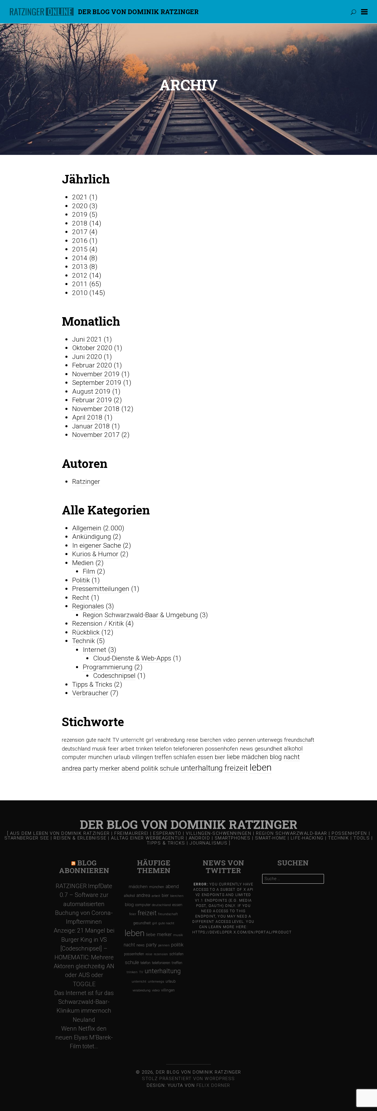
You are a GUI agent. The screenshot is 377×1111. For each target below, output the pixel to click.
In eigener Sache (96, 545)
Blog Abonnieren (84, 866)
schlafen (184, 757)
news (246, 748)
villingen (142, 757)
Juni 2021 (87, 339)
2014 (79, 258)
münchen (100, 757)
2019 (79, 214)
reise (192, 740)
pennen (247, 740)
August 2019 (91, 391)
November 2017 (96, 435)
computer (74, 757)
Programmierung (108, 667)
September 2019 (96, 383)
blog (276, 757)
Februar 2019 (92, 400)
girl (149, 740)
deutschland (76, 749)
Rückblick (86, 632)
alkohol (293, 748)
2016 (79, 241)
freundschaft (299, 740)
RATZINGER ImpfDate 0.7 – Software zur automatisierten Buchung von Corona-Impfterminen (84, 903)
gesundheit (268, 748)
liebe (233, 757)
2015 (79, 249)
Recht (80, 598)
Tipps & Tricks (92, 684)
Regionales (88, 606)
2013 (79, 267)
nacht (292, 757)
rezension (73, 740)
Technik (83, 641)
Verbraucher (90, 693)
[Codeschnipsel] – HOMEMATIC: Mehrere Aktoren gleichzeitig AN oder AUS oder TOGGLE (84, 966)
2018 (79, 223)
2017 (79, 232)
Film (89, 571)
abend (130, 768)
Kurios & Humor (95, 554)
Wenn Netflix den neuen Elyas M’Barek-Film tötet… (84, 1037)
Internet (94, 650)
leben (260, 767)
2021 (79, 197)
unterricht (132, 740)
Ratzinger (86, 482)
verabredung (170, 740)
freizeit (236, 768)
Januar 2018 (91, 426)
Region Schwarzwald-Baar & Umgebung (140, 615)
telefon (163, 748)
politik (149, 768)
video (229, 740)
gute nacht (98, 740)
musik (99, 749)
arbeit (127, 749)
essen (205, 757)
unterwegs (269, 740)
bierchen (210, 740)
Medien (83, 563)
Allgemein (86, 528)
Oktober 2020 (92, 348)
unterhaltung (202, 768)
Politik (81, 580)
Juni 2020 (87, 357)
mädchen (255, 757)
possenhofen (221, 748)
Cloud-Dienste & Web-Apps (132, 658)
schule (169, 768)
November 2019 (96, 374)
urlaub (122, 757)
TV (116, 740)
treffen (163, 757)
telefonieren (188, 748)
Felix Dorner (213, 1085)
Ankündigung (91, 537)
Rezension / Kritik (98, 623)
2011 (79, 284)
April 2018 (87, 417)
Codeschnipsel (114, 676)
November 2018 (96, 409)
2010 (79, 293)
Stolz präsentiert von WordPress (188, 1078)
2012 (79, 275)
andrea (71, 768)
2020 (79, 206)
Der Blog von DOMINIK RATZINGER (138, 11)
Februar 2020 (92, 365)
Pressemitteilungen (100, 589)
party (90, 768)
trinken (144, 749)
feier (113, 749)
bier (220, 757)
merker (110, 768)
